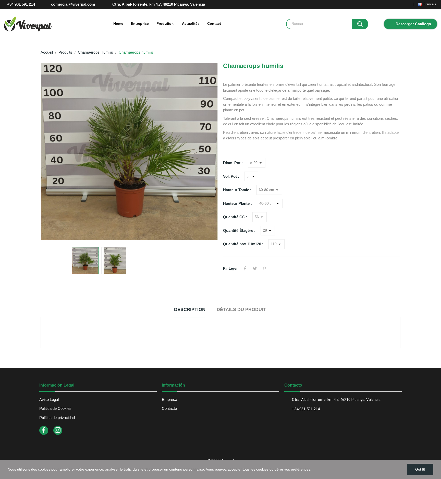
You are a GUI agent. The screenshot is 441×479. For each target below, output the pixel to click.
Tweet (255, 268)
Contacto (169, 408)
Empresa (169, 399)
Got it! (420, 469)
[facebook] (43, 430)
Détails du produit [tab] (241, 309)
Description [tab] (189, 309)
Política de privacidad (57, 417)
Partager (245, 268)
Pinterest (264, 268)
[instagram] (57, 430)
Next (206, 152)
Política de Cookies (55, 408)
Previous (52, 152)
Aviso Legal (49, 399)
